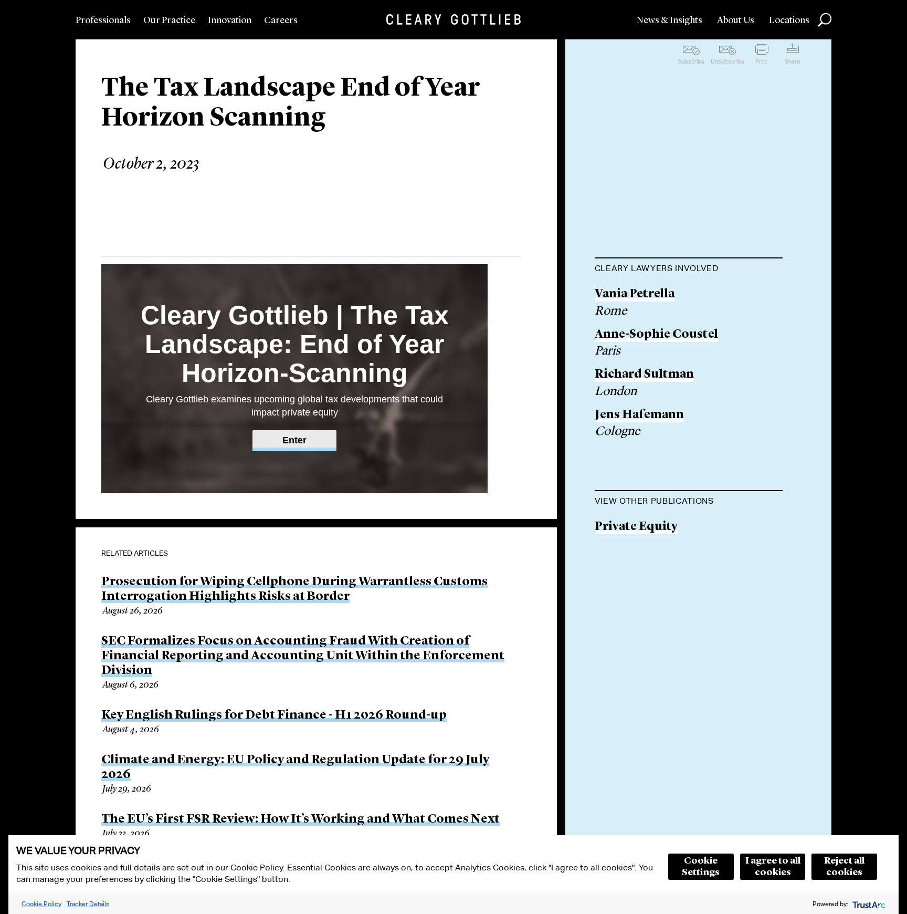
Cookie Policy (41, 904)
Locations (789, 20)
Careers (281, 20)
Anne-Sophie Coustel (656, 335)
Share (792, 61)
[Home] (453, 19)
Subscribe (691, 61)
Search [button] (824, 20)
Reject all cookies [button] (844, 866)
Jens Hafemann (639, 415)
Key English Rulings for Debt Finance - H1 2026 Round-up (274, 715)
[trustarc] (868, 903)
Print (761, 61)
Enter (294, 440)
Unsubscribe (727, 61)
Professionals (103, 20)
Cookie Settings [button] (701, 866)
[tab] (689, 269)
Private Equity (636, 527)
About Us (735, 20)
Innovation (229, 20)
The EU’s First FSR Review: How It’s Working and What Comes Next (300, 819)
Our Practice (169, 20)
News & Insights (669, 20)
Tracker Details (88, 904)
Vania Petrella (634, 294)
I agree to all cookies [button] (772, 866)
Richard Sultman (644, 375)
